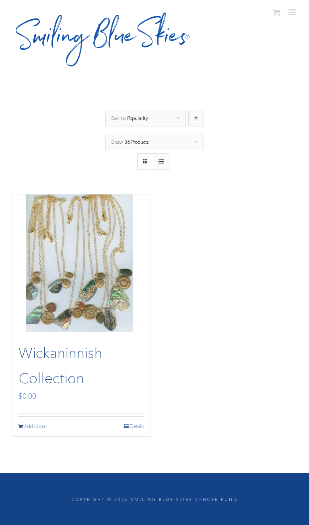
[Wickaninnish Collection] (81, 263)
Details (137, 426)
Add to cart (35, 426)
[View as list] (161, 161)
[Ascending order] (196, 118)
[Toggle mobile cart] (276, 12)
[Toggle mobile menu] (292, 12)
